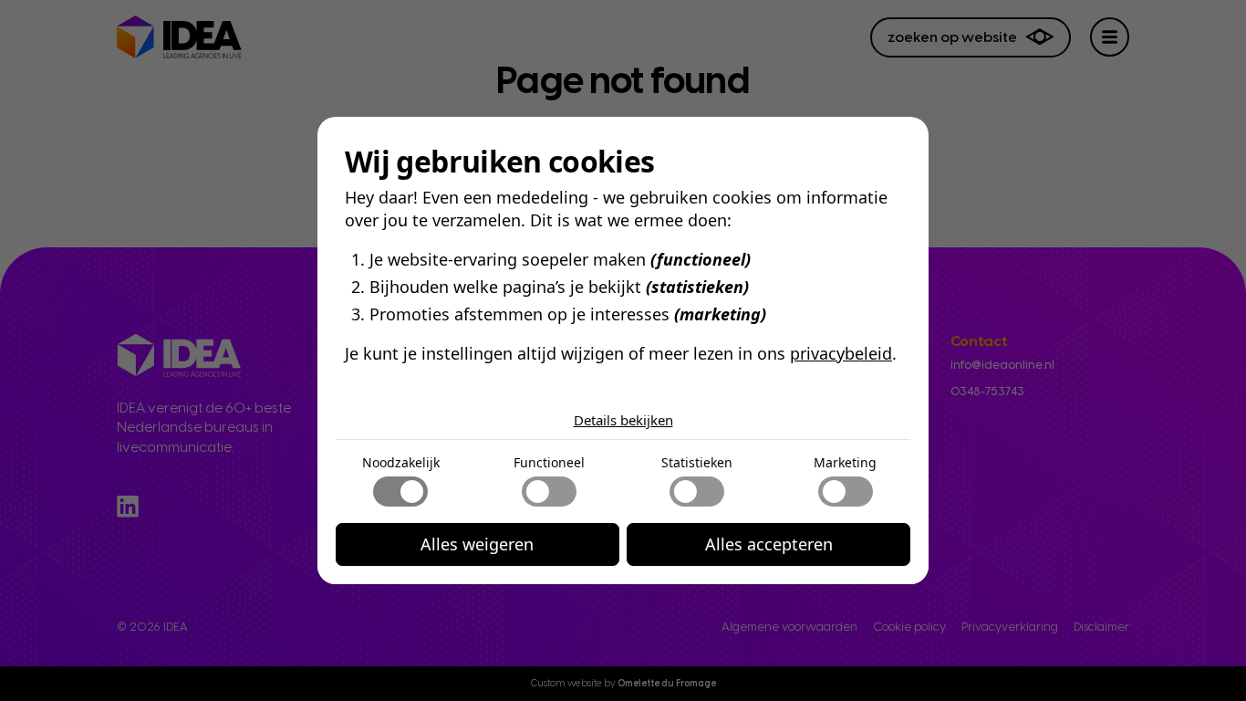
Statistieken (696, 462)
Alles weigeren (477, 544)
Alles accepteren (769, 544)
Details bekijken (623, 420)
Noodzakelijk (401, 462)
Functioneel (549, 462)
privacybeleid (841, 353)
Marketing (845, 462)
